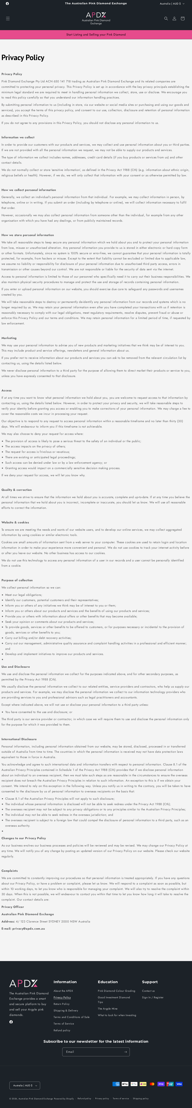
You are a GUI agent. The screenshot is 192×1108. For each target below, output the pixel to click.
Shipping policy (141, 1098)
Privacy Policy (62, 997)
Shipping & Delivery (66, 1010)
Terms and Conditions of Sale (72, 1017)
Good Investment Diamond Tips (114, 999)
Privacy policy (102, 1098)
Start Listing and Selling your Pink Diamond (96, 34)
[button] (8, 18)
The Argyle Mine (108, 1008)
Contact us (148, 991)
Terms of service (121, 1098)
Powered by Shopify (64, 1098)
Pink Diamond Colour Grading (116, 991)
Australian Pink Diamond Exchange (36, 1098)
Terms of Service (64, 1023)
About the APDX (63, 991)
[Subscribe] (125, 1052)
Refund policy (62, 1030)
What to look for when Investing (117, 1015)
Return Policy (62, 1004)
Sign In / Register (153, 997)
